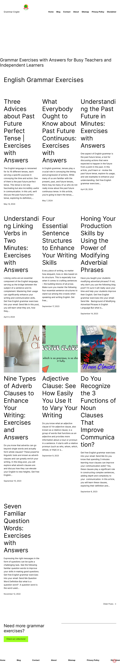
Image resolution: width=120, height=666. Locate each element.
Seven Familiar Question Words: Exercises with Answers (17, 528)
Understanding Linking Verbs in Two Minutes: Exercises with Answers (21, 244)
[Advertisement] (60, 37)
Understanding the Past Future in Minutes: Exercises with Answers (98, 123)
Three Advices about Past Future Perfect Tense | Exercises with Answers (19, 131)
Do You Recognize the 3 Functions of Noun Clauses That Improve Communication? (98, 411)
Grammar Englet (11, 12)
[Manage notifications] (114, 661)
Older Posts (109, 604)
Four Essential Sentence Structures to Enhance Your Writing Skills (59, 240)
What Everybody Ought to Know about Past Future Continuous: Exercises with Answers (59, 131)
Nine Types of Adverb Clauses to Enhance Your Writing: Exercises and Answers (20, 408)
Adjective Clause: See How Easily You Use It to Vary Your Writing (59, 397)
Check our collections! (15, 639)
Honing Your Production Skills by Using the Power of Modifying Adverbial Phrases (98, 244)
